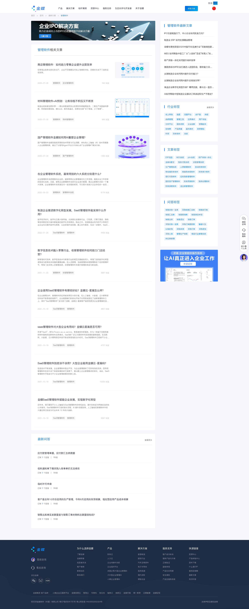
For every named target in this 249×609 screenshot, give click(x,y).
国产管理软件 (68, 156)
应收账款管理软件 (187, 176)
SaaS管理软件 (59, 232)
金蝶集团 (36, 593)
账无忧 (102, 593)
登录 (210, 3)
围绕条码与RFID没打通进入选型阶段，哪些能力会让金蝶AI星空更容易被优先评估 (188, 67)
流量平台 (187, 114)
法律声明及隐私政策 (210, 601)
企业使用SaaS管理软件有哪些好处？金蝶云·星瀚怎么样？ (71, 290)
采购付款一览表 (171, 224)
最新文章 (52, 15)
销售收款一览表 (171, 210)
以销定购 (169, 229)
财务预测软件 (189, 181)
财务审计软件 (204, 171)
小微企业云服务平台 (61, 593)
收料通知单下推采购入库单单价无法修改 (59, 468)
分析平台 (169, 124)
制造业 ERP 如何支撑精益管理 (178, 40)
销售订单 (191, 219)
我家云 (118, 593)
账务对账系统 (183, 162)
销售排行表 (203, 210)
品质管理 (169, 119)
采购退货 (202, 229)
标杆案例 (82, 8)
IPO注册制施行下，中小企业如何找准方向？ (184, 33)
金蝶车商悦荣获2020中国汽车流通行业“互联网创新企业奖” (189, 46)
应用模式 (191, 119)
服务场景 (180, 124)
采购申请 (180, 229)
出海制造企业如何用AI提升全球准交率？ (182, 80)
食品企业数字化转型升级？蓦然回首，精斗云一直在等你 (189, 87)
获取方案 (191, 8)
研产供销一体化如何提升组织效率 (179, 60)
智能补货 (202, 224)
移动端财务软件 (171, 171)
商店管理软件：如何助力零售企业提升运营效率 (65, 64)
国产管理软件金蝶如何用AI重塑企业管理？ (62, 137)
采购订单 (191, 229)
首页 (33, 15)
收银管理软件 (68, 272)
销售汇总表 (170, 214)
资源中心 (95, 8)
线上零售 (169, 114)
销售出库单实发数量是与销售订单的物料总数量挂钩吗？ (67, 514)
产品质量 (178, 129)
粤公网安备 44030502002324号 (89, 601)
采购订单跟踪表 (188, 224)
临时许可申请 (45, 484)
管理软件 (56, 83)
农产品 (198, 114)
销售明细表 (183, 214)
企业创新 (191, 124)
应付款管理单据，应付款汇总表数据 (56, 453)
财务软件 (176, 133)
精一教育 (137, 593)
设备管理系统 (198, 162)
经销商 (168, 129)
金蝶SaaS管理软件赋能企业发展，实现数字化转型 (67, 399)
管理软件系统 (68, 192)
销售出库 (169, 219)
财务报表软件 (170, 186)
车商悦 (94, 593)
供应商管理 (170, 238)
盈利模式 (189, 129)
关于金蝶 (140, 8)
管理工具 (180, 119)
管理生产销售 (182, 234)
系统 (186, 133)
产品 (60, 8)
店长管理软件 (68, 83)
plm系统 (191, 157)
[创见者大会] (93, 22)
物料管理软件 (68, 119)
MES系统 (180, 157)
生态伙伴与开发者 (123, 8)
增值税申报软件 (188, 171)
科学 (167, 133)
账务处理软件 (204, 181)
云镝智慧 (146, 593)
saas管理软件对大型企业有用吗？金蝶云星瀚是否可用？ (70, 327)
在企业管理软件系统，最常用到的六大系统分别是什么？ (70, 174)
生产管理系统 (170, 167)
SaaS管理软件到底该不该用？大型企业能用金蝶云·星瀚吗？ (72, 363)
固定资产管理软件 (172, 181)
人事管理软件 (185, 167)
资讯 (41, 15)
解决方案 (70, 8)
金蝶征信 (156, 593)
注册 (215, 3)
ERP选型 (168, 157)
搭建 (178, 114)
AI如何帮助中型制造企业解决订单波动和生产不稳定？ (189, 93)
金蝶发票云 (76, 593)
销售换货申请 (196, 214)
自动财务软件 (200, 167)
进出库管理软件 (186, 186)
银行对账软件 (170, 176)
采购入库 (169, 234)
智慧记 (110, 593)
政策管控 (200, 129)
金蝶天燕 (127, 593)
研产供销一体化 (205, 157)
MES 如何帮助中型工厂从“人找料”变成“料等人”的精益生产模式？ (188, 53)
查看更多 (148, 440)
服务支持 (107, 8)
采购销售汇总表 (188, 210)
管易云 (86, 593)
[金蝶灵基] (189, 251)
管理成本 (202, 124)
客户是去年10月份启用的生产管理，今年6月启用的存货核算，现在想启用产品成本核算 (83, 499)
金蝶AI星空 (169, 162)
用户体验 (202, 119)
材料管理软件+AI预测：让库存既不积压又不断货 (65, 101)
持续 (206, 114)
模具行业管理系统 (198, 234)
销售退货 (180, 219)
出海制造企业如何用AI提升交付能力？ (181, 73)
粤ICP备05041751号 (67, 601)
